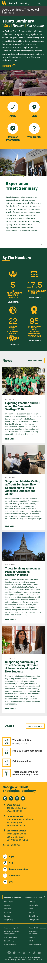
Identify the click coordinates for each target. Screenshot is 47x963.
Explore (6, 66)
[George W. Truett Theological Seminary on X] (11, 798)
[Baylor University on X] (23, 954)
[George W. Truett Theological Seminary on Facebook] (5, 798)
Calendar (7, 916)
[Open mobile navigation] (44, 3)
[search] (38, 3)
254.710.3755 (13, 844)
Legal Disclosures (10, 944)
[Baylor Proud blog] (8, 954)
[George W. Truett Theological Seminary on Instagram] (17, 798)
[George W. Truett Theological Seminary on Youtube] (22, 798)
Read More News (35, 360)
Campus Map (8, 919)
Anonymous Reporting (11, 928)
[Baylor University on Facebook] (13, 954)
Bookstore (7, 912)
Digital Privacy (9, 941)
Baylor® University (21, 957)
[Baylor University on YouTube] (38, 954)
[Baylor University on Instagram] (18, 954)
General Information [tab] (12, 897)
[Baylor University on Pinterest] (33, 954)
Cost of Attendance (10, 937)
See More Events (35, 726)
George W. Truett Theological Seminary (20, 10)
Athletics (7, 905)
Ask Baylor (7, 909)
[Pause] (3, 93)
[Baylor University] (15, 3)
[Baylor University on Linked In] (28, 954)
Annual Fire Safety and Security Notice (12, 932)
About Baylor (8, 901)
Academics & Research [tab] (34, 897)
